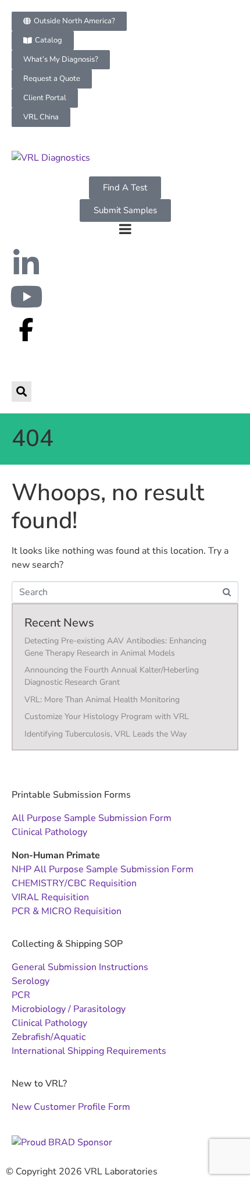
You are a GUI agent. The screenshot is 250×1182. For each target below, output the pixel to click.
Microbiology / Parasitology (69, 1009)
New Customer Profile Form (71, 1106)
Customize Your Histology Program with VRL (106, 716)
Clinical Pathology (49, 832)
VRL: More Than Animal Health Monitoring (102, 699)
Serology (30, 981)
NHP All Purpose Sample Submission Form (103, 869)
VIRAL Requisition (50, 897)
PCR (21, 995)
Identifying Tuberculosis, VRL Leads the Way (105, 733)
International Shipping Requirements (89, 1051)
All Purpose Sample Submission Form (92, 818)
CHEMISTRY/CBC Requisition (74, 883)
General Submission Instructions (80, 967)
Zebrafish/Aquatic (48, 1037)
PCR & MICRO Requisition (67, 911)
